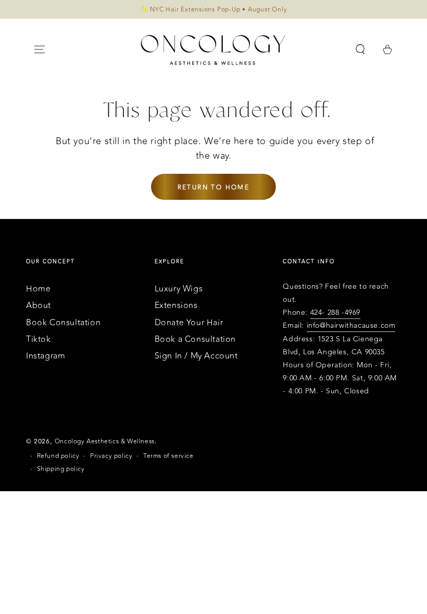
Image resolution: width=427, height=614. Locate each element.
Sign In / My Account (196, 356)
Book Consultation (63, 322)
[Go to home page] (213, 49)
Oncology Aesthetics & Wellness (105, 441)
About (38, 305)
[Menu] (39, 49)
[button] (360, 49)
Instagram (45, 356)
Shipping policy (61, 469)
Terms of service (168, 456)
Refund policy (58, 456)
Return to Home (214, 187)
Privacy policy (111, 456)
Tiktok (38, 339)
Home (38, 289)
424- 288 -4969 (335, 312)
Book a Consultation (195, 339)
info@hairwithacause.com (351, 325)
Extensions (176, 305)
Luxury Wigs (179, 289)
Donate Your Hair (189, 322)
